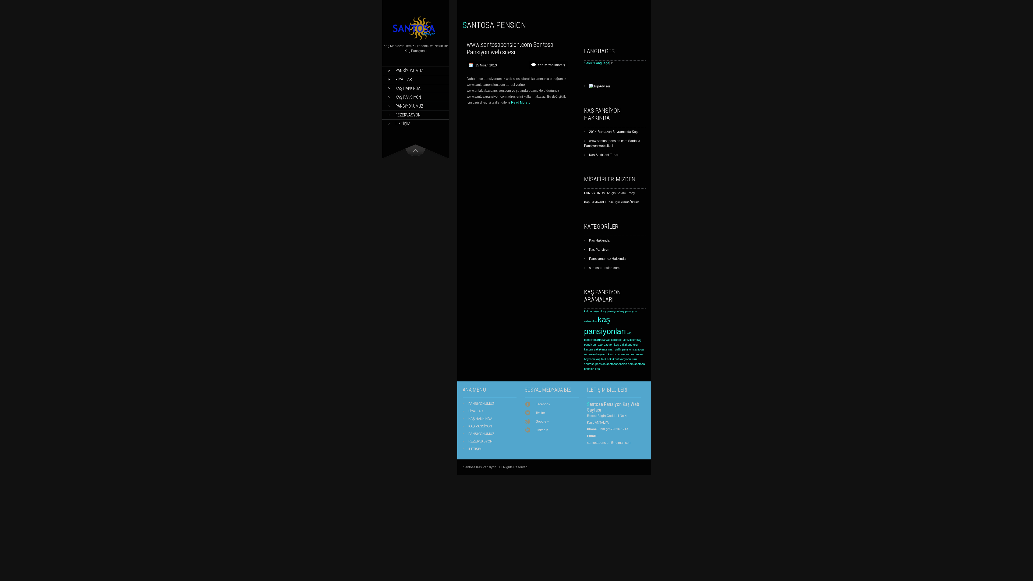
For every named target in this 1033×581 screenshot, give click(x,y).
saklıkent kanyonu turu (622, 359)
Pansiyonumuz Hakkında (607, 259)
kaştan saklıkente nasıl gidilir (602, 349)
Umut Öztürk (630, 202)
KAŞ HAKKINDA (407, 88)
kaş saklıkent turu (626, 344)
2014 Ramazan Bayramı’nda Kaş (613, 132)
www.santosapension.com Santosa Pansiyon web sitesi (510, 48)
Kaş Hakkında (599, 240)
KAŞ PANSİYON (408, 97)
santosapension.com (604, 268)
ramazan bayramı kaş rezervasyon (607, 354)
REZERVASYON (407, 115)
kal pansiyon (592, 311)
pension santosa (633, 349)
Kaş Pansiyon (599, 249)
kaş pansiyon (610, 311)
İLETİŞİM (402, 123)
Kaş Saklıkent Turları (604, 155)
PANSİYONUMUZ (409, 70)
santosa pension (595, 364)
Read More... (520, 102)
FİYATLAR (403, 79)
